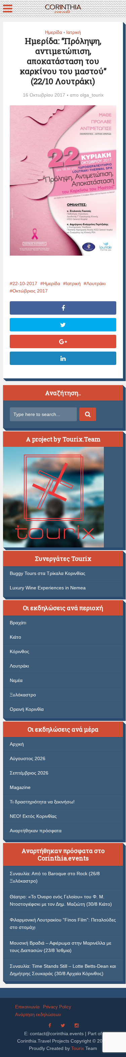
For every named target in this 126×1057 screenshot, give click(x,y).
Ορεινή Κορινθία (27, 709)
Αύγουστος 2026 (27, 758)
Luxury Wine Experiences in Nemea (48, 587)
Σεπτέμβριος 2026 (29, 773)
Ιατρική (73, 32)
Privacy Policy (57, 1006)
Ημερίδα (53, 32)
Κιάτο (15, 637)
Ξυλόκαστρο (23, 694)
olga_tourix (91, 95)
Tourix (77, 1048)
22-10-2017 (24, 283)
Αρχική (17, 744)
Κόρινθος (19, 651)
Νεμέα (16, 680)
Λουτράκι (96, 283)
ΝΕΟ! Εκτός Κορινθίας (33, 816)
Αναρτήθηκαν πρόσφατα (35, 830)
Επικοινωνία (27, 1006)
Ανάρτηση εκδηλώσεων (38, 1014)
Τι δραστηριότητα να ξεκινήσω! (42, 801)
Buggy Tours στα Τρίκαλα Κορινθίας (47, 573)
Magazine (20, 787)
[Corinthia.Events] (63, 8)
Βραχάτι (18, 622)
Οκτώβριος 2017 (30, 291)
